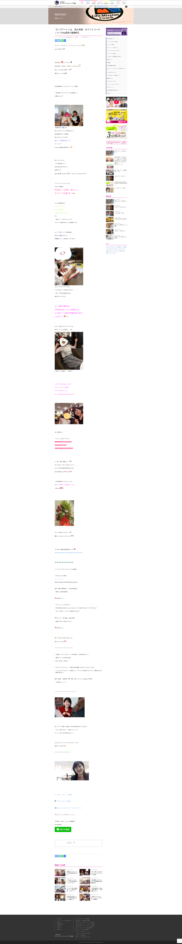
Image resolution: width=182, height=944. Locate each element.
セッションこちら (59, 578)
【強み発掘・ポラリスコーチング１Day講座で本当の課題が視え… (96, 881)
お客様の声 (59, 925)
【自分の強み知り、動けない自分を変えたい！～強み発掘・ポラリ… (96, 890)
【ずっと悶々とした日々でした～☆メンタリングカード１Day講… (96, 873)
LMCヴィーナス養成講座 (80, 935)
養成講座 (108, 62)
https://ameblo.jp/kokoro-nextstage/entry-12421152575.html (68, 552)
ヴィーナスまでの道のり (111, 53)
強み (116, 248)
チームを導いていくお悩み (120, 188)
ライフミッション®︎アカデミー (81, 931)
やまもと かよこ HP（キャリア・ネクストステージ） (69, 808)
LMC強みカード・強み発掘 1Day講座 (83, 920)
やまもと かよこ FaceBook (64, 794)
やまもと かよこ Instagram (64, 801)
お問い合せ (59, 927)
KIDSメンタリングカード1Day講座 (82, 929)
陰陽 (107, 252)
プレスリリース (110, 87)
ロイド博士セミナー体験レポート (113, 75)
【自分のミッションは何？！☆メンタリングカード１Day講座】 (96, 898)
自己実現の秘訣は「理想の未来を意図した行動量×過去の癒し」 (120, 183)
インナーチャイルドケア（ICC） (113, 50)
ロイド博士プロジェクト (111, 72)
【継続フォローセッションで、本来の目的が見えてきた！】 (72, 873)
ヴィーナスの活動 (110, 44)
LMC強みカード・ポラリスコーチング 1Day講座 (85, 922)
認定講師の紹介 (60, 924)
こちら (62, 598)
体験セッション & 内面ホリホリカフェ (83, 936)
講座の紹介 (59, 922)
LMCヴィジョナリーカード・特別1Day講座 (84, 927)
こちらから (64, 682)
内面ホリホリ (108, 250)
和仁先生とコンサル (118, 164)
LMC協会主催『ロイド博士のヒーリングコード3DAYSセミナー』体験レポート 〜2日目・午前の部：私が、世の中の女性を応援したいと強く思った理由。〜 (120, 160)
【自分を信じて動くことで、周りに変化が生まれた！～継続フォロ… (72, 898)
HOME (56, 6)
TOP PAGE (59, 918)
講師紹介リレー (110, 78)
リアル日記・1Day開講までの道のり (114, 56)
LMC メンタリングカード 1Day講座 (82, 918)
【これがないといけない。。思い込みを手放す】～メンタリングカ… (72, 881)
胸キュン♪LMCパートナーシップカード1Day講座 (85, 924)
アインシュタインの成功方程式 (118, 250)
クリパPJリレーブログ (111, 81)
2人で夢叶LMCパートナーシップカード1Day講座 (85, 925)
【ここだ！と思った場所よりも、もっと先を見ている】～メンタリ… (72, 890)
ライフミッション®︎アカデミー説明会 (83, 933)
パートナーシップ (121, 248)
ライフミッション (112, 252)
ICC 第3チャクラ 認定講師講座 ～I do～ (120, 171)
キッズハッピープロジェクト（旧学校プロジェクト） (116, 69)
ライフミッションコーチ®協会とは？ (64, 920)
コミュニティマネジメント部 (112, 84)
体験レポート (61, 6)
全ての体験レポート (111, 38)
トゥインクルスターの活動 (64, 37)
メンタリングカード (110, 248)
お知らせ (76, 37)
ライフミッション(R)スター (112, 47)
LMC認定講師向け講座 (111, 65)
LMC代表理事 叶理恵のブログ (113, 90)
